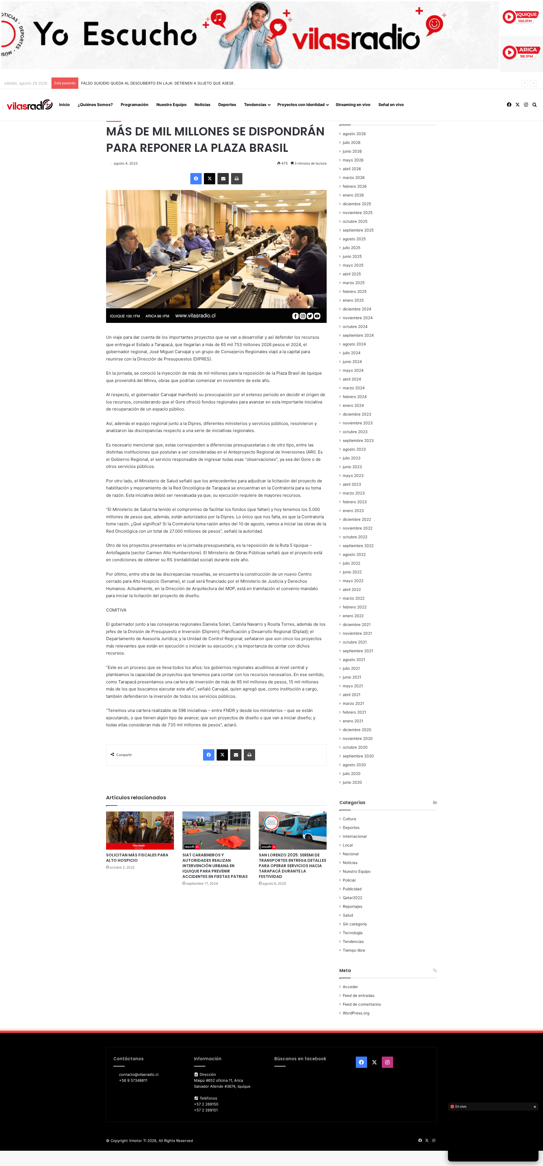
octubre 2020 (355, 747)
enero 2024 (353, 405)
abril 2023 (352, 484)
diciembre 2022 (357, 519)
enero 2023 (353, 510)
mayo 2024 (353, 370)
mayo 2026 (353, 160)
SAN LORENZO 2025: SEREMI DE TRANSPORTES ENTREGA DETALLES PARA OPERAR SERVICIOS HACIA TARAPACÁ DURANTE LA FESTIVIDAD (292, 865)
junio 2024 (352, 361)
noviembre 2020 (358, 738)
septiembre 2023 (358, 440)
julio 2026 (352, 142)
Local (348, 845)
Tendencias (255, 104)
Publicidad (352, 889)
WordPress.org (356, 1013)
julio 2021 (351, 668)
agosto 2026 (354, 133)
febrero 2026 (355, 186)
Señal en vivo (391, 104)
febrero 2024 (355, 396)
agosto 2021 (354, 659)
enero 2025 (353, 300)
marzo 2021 (353, 703)
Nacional (351, 854)
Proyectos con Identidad (301, 104)
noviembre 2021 (357, 633)
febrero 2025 (355, 291)
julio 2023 (352, 458)
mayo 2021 (353, 686)
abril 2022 (352, 589)
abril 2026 (352, 169)
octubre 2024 (355, 326)
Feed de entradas (358, 995)
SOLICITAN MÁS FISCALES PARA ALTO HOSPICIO (137, 857)
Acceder (350, 986)
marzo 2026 (354, 177)
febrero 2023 (355, 502)
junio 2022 (352, 572)
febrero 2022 (355, 607)
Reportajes (352, 906)
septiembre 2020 (358, 756)
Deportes (227, 104)
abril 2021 (351, 694)
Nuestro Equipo (171, 104)
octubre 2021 (355, 642)
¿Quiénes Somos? (95, 104)
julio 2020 (352, 773)
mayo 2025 (353, 265)
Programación (134, 104)
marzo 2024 (354, 388)
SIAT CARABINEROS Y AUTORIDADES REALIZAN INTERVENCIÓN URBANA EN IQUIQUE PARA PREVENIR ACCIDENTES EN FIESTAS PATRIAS (215, 865)
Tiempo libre (354, 950)
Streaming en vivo (353, 104)
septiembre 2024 (358, 335)
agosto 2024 (354, 344)
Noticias (202, 104)
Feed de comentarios (362, 1004)
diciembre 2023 (357, 414)
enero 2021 (353, 721)
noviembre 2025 (357, 212)
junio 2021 (352, 677)
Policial (349, 880)
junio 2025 (352, 256)
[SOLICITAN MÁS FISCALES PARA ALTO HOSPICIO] (140, 830)
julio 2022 (351, 563)
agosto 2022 (354, 554)
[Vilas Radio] (29, 105)
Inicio (64, 104)
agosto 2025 (354, 239)
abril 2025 (352, 274)
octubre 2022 (355, 537)
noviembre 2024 (358, 318)
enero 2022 (353, 616)
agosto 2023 (354, 449)
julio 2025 (351, 247)
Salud (348, 915)
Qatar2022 (352, 897)
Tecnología (353, 932)
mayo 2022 (353, 580)
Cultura (349, 819)
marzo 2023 (354, 493)
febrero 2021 (354, 712)
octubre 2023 (355, 431)
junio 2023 (352, 467)
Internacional (355, 836)
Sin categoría (355, 924)
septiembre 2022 (358, 545)
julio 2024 (352, 353)
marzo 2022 (354, 598)
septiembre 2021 (358, 651)
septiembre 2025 (358, 230)
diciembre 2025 (357, 204)
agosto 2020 (354, 765)
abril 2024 (352, 379)
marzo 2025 (354, 282)
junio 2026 (352, 151)
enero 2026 (353, 195)
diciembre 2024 (357, 309)
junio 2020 (352, 782)
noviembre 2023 (358, 423)
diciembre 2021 (356, 624)
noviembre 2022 (357, 528)
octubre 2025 (355, 221)
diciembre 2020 (357, 729)
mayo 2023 (353, 475)
